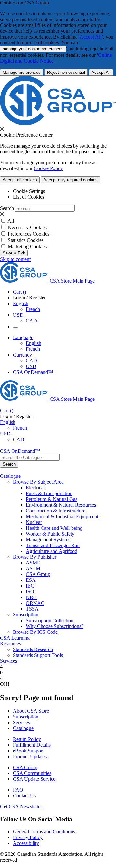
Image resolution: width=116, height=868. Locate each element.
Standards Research (33, 649)
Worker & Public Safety (50, 534)
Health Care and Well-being (54, 528)
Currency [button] (22, 354)
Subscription (25, 716)
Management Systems (48, 539)
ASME (33, 562)
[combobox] (30, 457)
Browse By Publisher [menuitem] (34, 557)
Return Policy (27, 739)
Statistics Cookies (26, 240)
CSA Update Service (34, 779)
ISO (30, 591)
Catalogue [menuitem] (10, 476)
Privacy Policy (28, 837)
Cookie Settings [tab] (29, 191)
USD (18, 315)
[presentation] (2, 129)
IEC (30, 586)
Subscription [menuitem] (25, 614)
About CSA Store (31, 711)
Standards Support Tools (38, 655)
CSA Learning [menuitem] (15, 637)
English (33, 343)
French (33, 309)
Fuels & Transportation (49, 493)
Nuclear (34, 522)
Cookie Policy (48, 168)
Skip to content (15, 259)
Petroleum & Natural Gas (51, 499)
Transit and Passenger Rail (53, 545)
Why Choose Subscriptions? (54, 626)
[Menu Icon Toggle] (15, 328)
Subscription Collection (49, 620)
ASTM (33, 568)
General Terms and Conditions (44, 831)
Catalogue (23, 728)
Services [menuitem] (8, 661)
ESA (31, 580)
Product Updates (30, 756)
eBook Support (28, 750)
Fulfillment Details (32, 745)
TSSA (32, 609)
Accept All (91, 36)
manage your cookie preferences (33, 49)
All (10, 221)
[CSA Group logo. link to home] (58, 123)
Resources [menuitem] (10, 643)
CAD (31, 320)
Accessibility (26, 843)
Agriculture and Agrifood (51, 551)
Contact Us (24, 795)
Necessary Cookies (27, 227)
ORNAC (35, 603)
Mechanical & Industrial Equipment (62, 516)
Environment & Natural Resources (61, 505)
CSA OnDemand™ (33, 372)
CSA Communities (32, 773)
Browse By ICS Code (35, 632)
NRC (31, 597)
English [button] (20, 303)
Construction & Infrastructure (55, 510)
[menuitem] (71, 488)
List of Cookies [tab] (28, 197)
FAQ (18, 790)
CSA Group (38, 574)
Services (21, 722)
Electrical (35, 487)
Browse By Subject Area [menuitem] (38, 482)
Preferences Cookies (28, 233)
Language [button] (23, 337)
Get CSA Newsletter (21, 806)
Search (7, 208)
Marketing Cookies (27, 246)
